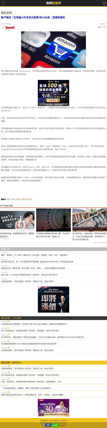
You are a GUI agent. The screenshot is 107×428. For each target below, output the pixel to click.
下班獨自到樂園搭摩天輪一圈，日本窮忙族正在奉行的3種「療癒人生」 (53, 235)
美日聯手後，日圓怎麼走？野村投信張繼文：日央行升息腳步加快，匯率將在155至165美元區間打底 (89, 236)
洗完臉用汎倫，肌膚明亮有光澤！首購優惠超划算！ (17, 235)
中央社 (7, 29)
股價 (23, 199)
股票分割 (28, 199)
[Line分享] (56, 425)
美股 (13, 199)
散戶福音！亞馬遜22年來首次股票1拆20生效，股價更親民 (33, 17)
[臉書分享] (48, 425)
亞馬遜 (17, 199)
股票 (8, 199)
